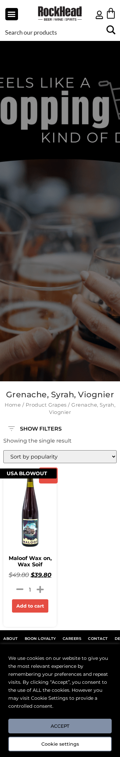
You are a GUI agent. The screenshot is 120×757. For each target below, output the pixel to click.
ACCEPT (60, 726)
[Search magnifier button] (111, 32)
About (10, 639)
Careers (72, 639)
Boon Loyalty (40, 639)
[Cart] (111, 13)
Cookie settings (60, 744)
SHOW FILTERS (41, 427)
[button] (11, 14)
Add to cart (30, 606)
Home (13, 405)
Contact (98, 639)
